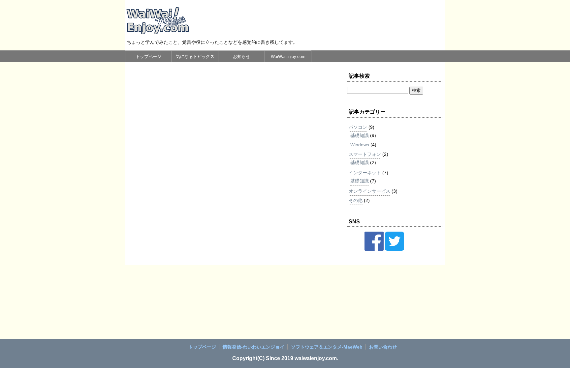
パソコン (358, 127)
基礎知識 (359, 135)
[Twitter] (394, 249)
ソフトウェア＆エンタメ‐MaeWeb (327, 347)
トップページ (148, 56)
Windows (359, 144)
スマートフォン (365, 154)
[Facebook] (374, 249)
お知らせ (241, 56)
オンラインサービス (369, 191)
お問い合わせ (383, 347)
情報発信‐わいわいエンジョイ (253, 347)
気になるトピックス (195, 56)
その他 (356, 200)
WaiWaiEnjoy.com (288, 56)
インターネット (365, 172)
